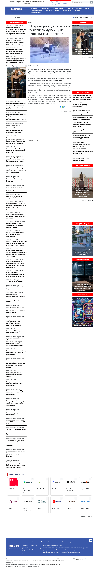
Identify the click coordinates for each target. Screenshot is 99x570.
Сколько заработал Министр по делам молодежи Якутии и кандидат (16, 150)
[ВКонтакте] (60, 107)
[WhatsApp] (62, 107)
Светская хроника (37, 10)
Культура (79, 8)
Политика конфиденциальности (30, 554)
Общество (77, 10)
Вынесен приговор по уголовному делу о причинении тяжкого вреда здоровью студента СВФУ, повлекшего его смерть (15, 128)
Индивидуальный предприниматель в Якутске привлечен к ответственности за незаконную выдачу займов (16, 298)
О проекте (35, 542)
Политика (34, 8)
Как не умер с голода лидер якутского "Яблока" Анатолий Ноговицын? (16, 216)
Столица (70, 8)
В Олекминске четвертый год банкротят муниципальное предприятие (16, 352)
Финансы (49, 10)
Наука (57, 10)
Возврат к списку (33, 140)
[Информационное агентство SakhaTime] (16, 9)
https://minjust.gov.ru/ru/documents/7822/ (49, 564)
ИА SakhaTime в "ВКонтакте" (83, 17)
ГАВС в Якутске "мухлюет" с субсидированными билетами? (15, 189)
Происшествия (45, 8)
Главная (26, 542)
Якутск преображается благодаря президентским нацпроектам (15, 413)
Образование (66, 10)
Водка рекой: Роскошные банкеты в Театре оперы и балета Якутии (80, 104)
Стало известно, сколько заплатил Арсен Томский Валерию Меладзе (14, 225)
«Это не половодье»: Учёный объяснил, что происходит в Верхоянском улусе (81, 112)
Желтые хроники (58, 8)
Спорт (87, 8)
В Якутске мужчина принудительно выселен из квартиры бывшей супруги (15, 274)
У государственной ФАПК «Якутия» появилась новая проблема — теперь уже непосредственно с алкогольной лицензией (15, 341)
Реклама (56, 542)
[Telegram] (64, 107)
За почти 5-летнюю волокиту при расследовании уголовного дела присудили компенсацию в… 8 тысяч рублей (15, 363)
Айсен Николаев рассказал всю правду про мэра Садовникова (15, 234)
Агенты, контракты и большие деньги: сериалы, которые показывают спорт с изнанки (16, 243)
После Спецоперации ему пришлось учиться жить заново (14, 374)
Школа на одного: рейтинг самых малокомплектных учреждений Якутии (81, 137)
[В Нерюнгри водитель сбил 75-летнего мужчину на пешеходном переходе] (49, 50)
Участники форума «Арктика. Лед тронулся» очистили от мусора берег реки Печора (16, 60)
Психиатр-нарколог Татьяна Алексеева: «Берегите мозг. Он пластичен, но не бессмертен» (82, 97)
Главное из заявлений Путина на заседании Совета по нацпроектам (16, 392)
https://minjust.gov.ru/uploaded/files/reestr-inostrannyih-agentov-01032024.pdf (39, 560)
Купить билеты (36, 12)
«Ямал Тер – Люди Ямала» (14, 281)
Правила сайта (46, 542)
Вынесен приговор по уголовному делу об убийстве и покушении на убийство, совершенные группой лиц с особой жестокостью (16, 31)
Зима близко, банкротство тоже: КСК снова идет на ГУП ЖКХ (15, 422)
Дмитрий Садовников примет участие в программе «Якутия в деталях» (16, 180)
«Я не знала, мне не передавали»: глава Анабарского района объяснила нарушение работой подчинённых (13, 321)
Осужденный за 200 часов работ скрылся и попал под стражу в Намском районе (15, 159)
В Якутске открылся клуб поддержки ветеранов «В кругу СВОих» (14, 383)
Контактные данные (68, 542)
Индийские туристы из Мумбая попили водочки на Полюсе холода (81, 124)
